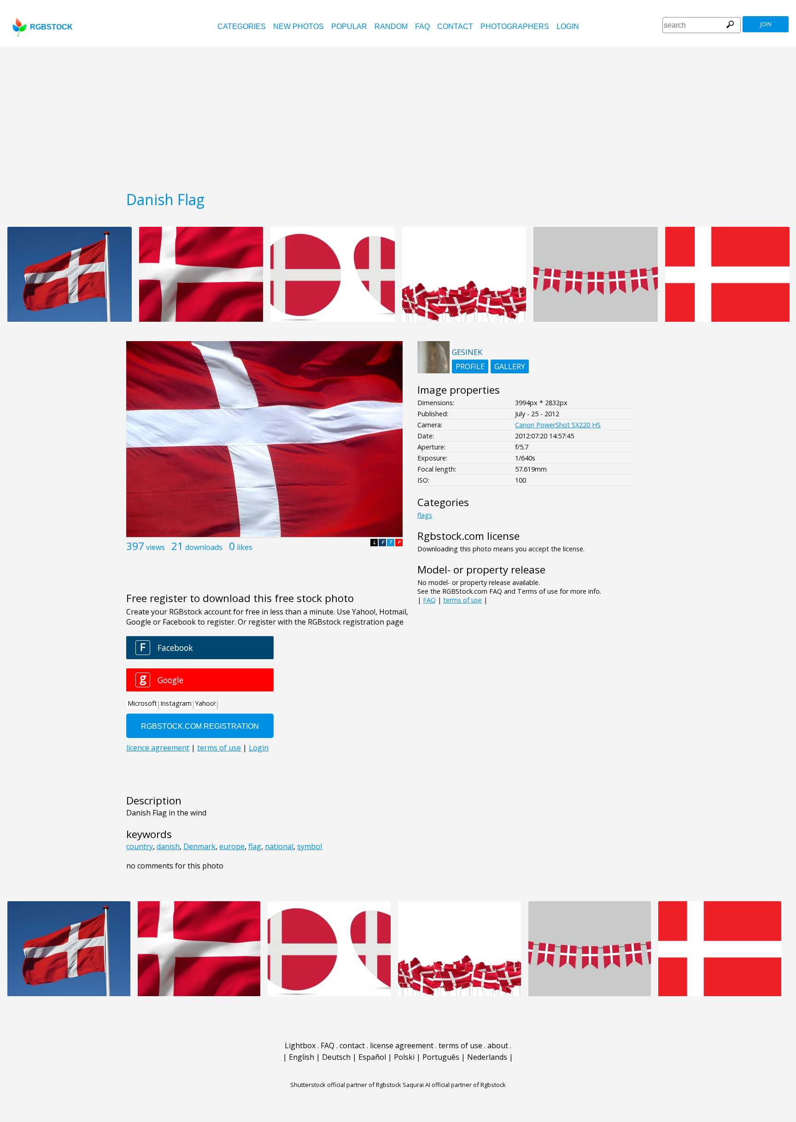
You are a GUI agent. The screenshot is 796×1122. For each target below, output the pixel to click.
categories (241, 26)
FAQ (422, 26)
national (279, 846)
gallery (509, 366)
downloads (203, 547)
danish (168, 846)
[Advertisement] (398, 115)
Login (567, 26)
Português (440, 1057)
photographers (514, 26)
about (497, 1045)
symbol (309, 846)
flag (254, 846)
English (301, 1057)
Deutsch (336, 1057)
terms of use (462, 600)
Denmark (199, 846)
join (766, 24)
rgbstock (51, 27)
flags (424, 515)
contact (455, 26)
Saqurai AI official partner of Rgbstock (454, 1085)
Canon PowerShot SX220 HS (558, 424)
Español (372, 1057)
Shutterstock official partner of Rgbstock (345, 1085)
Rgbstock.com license (468, 536)
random (391, 26)
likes (244, 547)
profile (470, 366)
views (155, 547)
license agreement (401, 1045)
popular (349, 26)
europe (232, 846)
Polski (404, 1057)
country (139, 846)
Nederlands (487, 1057)
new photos (298, 26)
